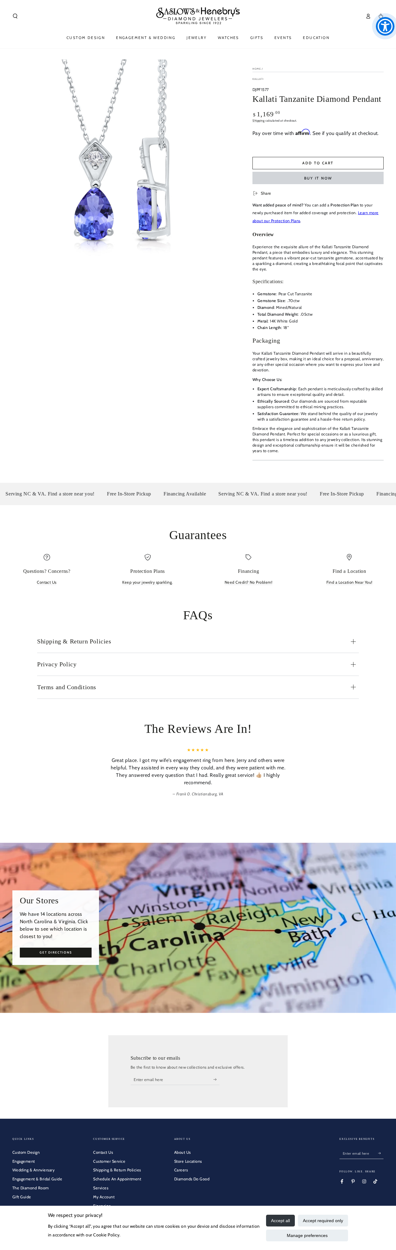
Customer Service (109, 1161)
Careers (181, 1170)
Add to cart (318, 163)
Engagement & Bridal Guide (37, 1179)
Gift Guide (21, 1197)
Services (100, 1188)
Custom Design (26, 1152)
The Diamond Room (30, 1188)
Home (256, 68)
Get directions (56, 952)
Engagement (23, 1161)
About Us (182, 1152)
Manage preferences (307, 1235)
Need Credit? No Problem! (249, 582)
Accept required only (323, 1220)
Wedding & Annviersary (33, 1170)
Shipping (258, 120)
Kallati (258, 78)
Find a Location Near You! (349, 582)
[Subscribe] (216, 1079)
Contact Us (47, 582)
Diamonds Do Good (192, 1179)
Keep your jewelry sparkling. (147, 582)
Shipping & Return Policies (117, 1170)
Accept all (280, 1220)
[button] (15, 16)
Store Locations (188, 1161)
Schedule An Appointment (117, 1179)
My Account (103, 1197)
